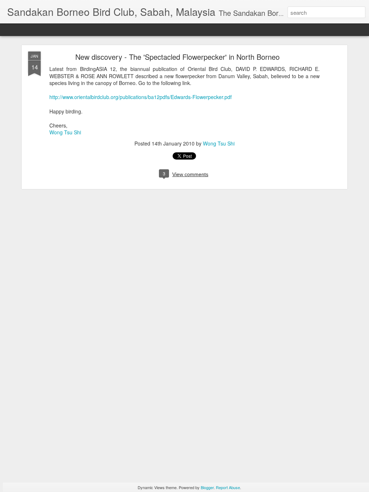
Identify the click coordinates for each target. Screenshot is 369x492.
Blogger (207, 487)
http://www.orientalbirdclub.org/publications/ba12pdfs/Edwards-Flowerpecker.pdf (140, 96)
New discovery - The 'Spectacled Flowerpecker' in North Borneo (177, 57)
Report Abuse (228, 487)
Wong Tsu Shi (65, 132)
